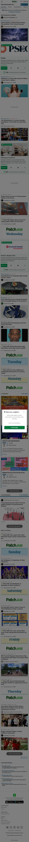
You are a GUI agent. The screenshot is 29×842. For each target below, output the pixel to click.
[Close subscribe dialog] (24, 412)
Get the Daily (14, 427)
